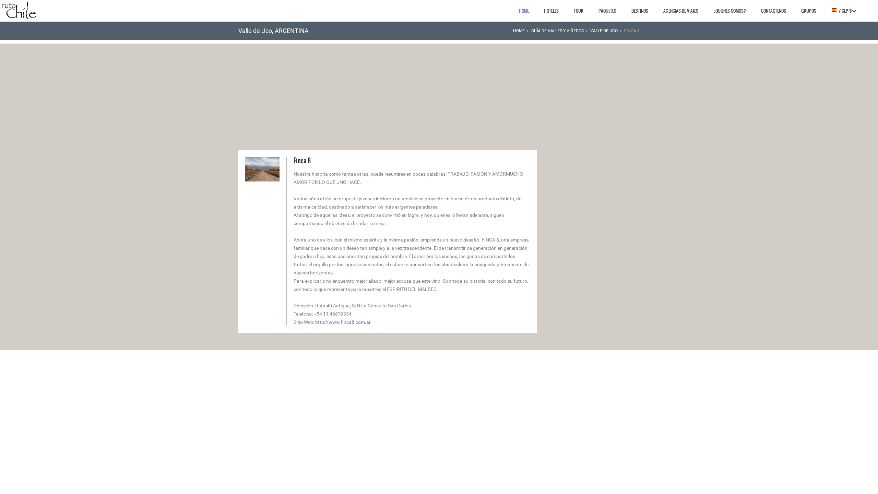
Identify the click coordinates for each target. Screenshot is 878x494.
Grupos (808, 10)
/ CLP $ (844, 10)
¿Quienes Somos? (729, 10)
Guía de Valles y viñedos (557, 30)
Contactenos (773, 10)
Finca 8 (302, 160)
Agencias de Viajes (680, 10)
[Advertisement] (439, 92)
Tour (578, 10)
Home (524, 10)
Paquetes (607, 10)
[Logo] (19, 10)
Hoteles (551, 10)
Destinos (639, 10)
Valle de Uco (604, 30)
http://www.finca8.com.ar (343, 322)
